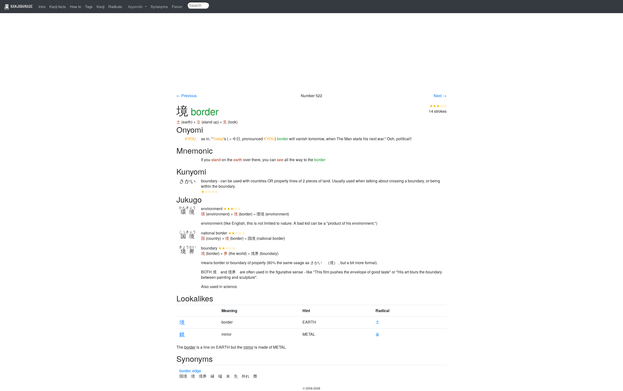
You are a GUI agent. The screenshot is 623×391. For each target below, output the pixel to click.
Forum (177, 6)
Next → (440, 95)
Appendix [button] (136, 6)
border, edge (190, 370)
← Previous (186, 95)
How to (75, 6)
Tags (89, 6)
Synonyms (159, 6)
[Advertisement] (311, 56)
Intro (42, 6)
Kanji (100, 6)
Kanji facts (57, 6)
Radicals (115, 6)
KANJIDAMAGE (21, 6)
